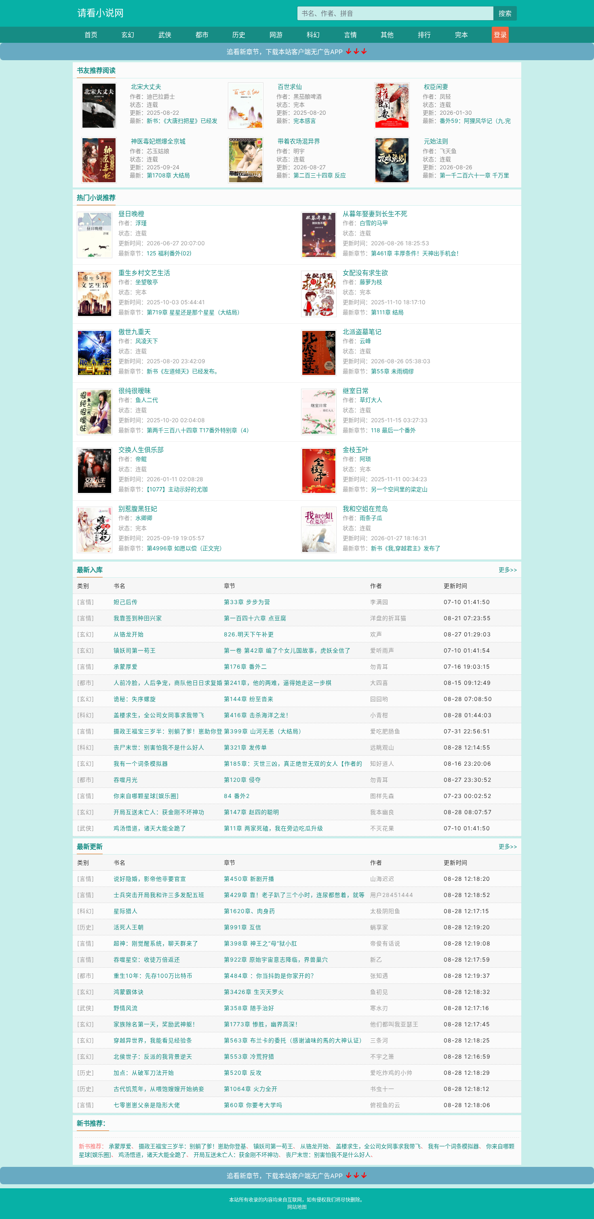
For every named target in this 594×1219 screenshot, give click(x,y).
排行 (424, 35)
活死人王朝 (129, 927)
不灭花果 (382, 828)
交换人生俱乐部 (141, 450)
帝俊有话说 (385, 943)
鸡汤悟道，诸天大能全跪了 (150, 828)
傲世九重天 (134, 332)
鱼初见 (379, 991)
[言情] (85, 601)
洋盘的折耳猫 (388, 618)
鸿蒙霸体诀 (129, 991)
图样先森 (382, 795)
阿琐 (365, 458)
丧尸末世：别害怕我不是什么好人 (159, 747)
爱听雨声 (382, 650)
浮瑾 (141, 222)
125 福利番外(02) (169, 253)
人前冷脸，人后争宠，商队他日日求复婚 (168, 682)
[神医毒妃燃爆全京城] (99, 141)
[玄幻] (85, 634)
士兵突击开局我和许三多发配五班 (159, 894)
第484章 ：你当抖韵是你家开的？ (270, 975)
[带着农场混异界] (245, 141)
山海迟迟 (382, 878)
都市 (202, 35)
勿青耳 (379, 666)
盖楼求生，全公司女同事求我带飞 (159, 715)
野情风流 (126, 1007)
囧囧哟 (379, 698)
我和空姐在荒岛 (365, 509)
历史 (238, 35)
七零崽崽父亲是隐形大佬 (147, 1104)
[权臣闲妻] (392, 86)
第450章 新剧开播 (249, 878)
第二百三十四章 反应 (319, 175)
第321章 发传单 (245, 747)
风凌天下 (146, 340)
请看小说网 (100, 13)
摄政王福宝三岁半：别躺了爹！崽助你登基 (192, 1146)
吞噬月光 (126, 779)
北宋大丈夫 (146, 87)
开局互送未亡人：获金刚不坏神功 (159, 811)
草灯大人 (371, 399)
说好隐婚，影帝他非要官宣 (150, 878)
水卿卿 (143, 517)
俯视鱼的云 (385, 1104)
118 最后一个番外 (393, 430)
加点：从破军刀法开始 (144, 1072)
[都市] (85, 682)
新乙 (376, 959)
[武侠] (85, 828)
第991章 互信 (242, 927)
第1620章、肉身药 (249, 910)
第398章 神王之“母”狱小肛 (260, 943)
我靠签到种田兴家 (138, 618)
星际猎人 (126, 910)
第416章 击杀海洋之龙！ (258, 715)
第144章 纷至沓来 (249, 698)
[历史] (85, 927)
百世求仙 (290, 87)
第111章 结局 (387, 312)
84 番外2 (237, 795)
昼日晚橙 (131, 214)
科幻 (313, 35)
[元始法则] (392, 141)
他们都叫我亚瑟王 (394, 1024)
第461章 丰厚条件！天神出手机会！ (416, 253)
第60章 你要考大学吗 (253, 1104)
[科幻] (85, 715)
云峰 (365, 340)
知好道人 (382, 763)
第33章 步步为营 (247, 601)
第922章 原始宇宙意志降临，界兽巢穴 (276, 959)
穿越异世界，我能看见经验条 (153, 1040)
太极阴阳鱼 (385, 910)
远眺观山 (382, 747)
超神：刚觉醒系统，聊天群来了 (156, 943)
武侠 (164, 35)
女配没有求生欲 (365, 273)
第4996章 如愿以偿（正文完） (186, 548)
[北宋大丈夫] (99, 86)
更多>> (508, 569)
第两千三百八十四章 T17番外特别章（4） (199, 430)
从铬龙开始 (129, 634)
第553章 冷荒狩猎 (249, 1056)
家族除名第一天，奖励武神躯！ (156, 1024)
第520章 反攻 (243, 1072)
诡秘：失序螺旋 (135, 698)
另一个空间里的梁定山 (399, 489)
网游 (276, 35)
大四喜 (379, 682)
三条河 (379, 1040)
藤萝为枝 (371, 281)
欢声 (376, 634)
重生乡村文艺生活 (144, 273)
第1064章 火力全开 (251, 1088)
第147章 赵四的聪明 (251, 811)
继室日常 (356, 391)
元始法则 (436, 141)
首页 (90, 35)
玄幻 (127, 35)
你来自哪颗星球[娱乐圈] (146, 795)
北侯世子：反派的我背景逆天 (153, 1056)
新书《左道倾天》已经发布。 (183, 371)
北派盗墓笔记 (362, 332)
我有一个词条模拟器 (141, 763)
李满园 (379, 601)
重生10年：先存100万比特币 (153, 975)
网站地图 (297, 1207)
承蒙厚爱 (126, 666)
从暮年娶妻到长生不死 (375, 214)
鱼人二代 (146, 399)
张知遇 (379, 975)
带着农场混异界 (299, 141)
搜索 (505, 13)
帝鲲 (141, 458)
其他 (387, 35)
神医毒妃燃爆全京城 (158, 141)
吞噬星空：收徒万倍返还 (147, 959)
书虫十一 (382, 1088)
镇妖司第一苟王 (135, 650)
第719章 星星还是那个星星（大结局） (195, 312)
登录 (500, 35)
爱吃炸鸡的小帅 (391, 1072)
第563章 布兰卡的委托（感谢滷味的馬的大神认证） (294, 1040)
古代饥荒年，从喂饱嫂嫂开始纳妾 (159, 1088)
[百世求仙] (245, 86)
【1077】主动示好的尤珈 (177, 489)
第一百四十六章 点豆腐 (255, 618)
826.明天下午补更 (249, 634)
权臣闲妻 (436, 87)
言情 (350, 35)
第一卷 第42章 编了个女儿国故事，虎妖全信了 (287, 650)
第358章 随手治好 (249, 1007)
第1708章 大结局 (168, 175)
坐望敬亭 (146, 281)
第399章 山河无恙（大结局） (264, 731)
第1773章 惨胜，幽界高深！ (262, 1024)
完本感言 (304, 120)
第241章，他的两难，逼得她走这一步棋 (278, 682)
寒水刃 (379, 1007)
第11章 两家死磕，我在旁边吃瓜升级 (273, 828)
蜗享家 (379, 927)
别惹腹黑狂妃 (137, 509)
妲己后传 (126, 601)
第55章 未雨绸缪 (392, 371)
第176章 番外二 (245, 666)
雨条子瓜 (371, 517)
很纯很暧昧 (134, 391)
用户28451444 (391, 894)
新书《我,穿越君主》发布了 (405, 548)
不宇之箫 (382, 1056)
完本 (461, 35)
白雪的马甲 (374, 222)
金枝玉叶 (356, 450)
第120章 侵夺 (242, 779)
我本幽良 (382, 811)
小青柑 (379, 715)
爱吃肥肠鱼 (385, 731)
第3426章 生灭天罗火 (254, 991)
